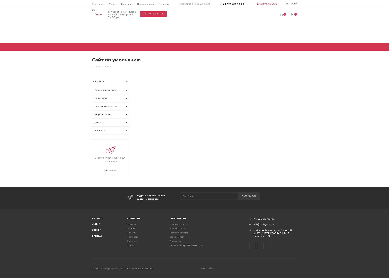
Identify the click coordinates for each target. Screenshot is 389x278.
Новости (131, 224)
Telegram (252, 246)
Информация (178, 218)
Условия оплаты (178, 224)
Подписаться (249, 196)
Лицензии (132, 241)
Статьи (130, 245)
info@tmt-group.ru (267, 4)
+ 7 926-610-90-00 (233, 4)
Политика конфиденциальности (186, 245)
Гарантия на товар (179, 232)
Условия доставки (179, 228)
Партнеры (132, 237)
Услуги (96, 230)
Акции (96, 224)
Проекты (131, 232)
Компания (133, 218)
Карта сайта (207, 268)
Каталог (97, 218)
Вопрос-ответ (177, 237)
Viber (260, 246)
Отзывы (131, 228)
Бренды (97, 236)
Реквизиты (175, 241)
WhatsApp (268, 246)
